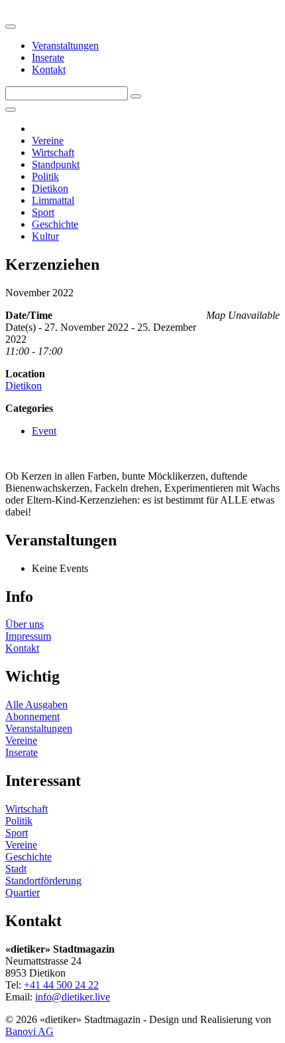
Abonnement (32, 716)
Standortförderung (43, 880)
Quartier (22, 892)
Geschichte (55, 224)
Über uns (24, 624)
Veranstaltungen (65, 45)
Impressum (28, 636)
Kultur (45, 236)
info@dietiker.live (72, 996)
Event (44, 430)
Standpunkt (56, 164)
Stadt (16, 868)
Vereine (48, 140)
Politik (45, 176)
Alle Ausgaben (36, 704)
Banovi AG (29, 1031)
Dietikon (50, 188)
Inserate (48, 57)
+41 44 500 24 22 (61, 985)
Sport (43, 212)
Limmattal (53, 200)
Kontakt (49, 69)
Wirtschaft (53, 152)
